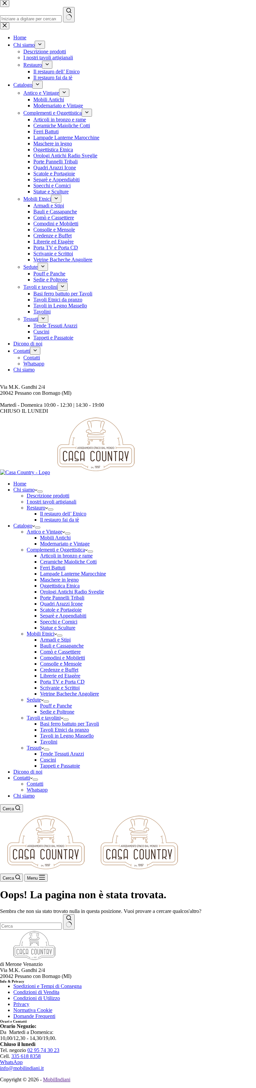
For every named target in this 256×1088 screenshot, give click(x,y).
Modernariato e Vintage (65, 544)
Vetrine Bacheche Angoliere (69, 694)
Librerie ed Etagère (60, 676)
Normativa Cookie (32, 1010)
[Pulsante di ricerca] (69, 922)
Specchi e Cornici (58, 622)
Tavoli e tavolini (44, 718)
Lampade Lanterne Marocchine (73, 574)
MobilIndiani (56, 1079)
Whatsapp (37, 790)
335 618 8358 (26, 1056)
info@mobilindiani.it (22, 1068)
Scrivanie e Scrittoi (60, 688)
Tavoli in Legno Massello (67, 736)
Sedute (34, 700)
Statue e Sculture (57, 628)
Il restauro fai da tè (59, 519)
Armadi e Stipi (55, 640)
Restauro (36, 507)
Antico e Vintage (44, 531)
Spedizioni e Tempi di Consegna (47, 986)
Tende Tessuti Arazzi (62, 754)
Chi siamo (24, 489)
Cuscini (48, 760)
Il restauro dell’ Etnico (63, 513)
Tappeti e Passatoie (60, 766)
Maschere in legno (59, 580)
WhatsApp (11, 1062)
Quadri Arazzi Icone (61, 604)
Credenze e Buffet (59, 670)
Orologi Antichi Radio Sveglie (72, 592)
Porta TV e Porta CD (62, 682)
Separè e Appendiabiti (63, 616)
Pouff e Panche (56, 706)
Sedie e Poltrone (57, 712)
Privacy (21, 1004)
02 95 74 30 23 (43, 1050)
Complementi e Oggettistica (56, 550)
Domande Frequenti (34, 1016)
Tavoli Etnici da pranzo (64, 730)
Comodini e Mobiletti (62, 658)
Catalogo (22, 525)
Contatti (21, 778)
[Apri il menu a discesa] (40, 491)
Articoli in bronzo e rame (66, 556)
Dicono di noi (27, 772)
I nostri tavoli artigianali (51, 501)
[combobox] (31, 926)
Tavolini (48, 742)
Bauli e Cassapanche (62, 646)
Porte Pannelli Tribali (62, 598)
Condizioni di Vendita (36, 992)
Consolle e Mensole (61, 664)
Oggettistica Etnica (60, 586)
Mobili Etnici (40, 634)
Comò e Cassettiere (60, 652)
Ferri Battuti (52, 568)
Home (19, 483)
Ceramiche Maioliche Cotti (68, 562)
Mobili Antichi (55, 537)
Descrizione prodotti (48, 495)
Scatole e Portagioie (61, 610)
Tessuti (34, 748)
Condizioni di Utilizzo (36, 998)
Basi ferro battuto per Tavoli (69, 724)
